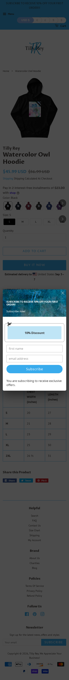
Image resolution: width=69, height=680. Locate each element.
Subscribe (34, 369)
